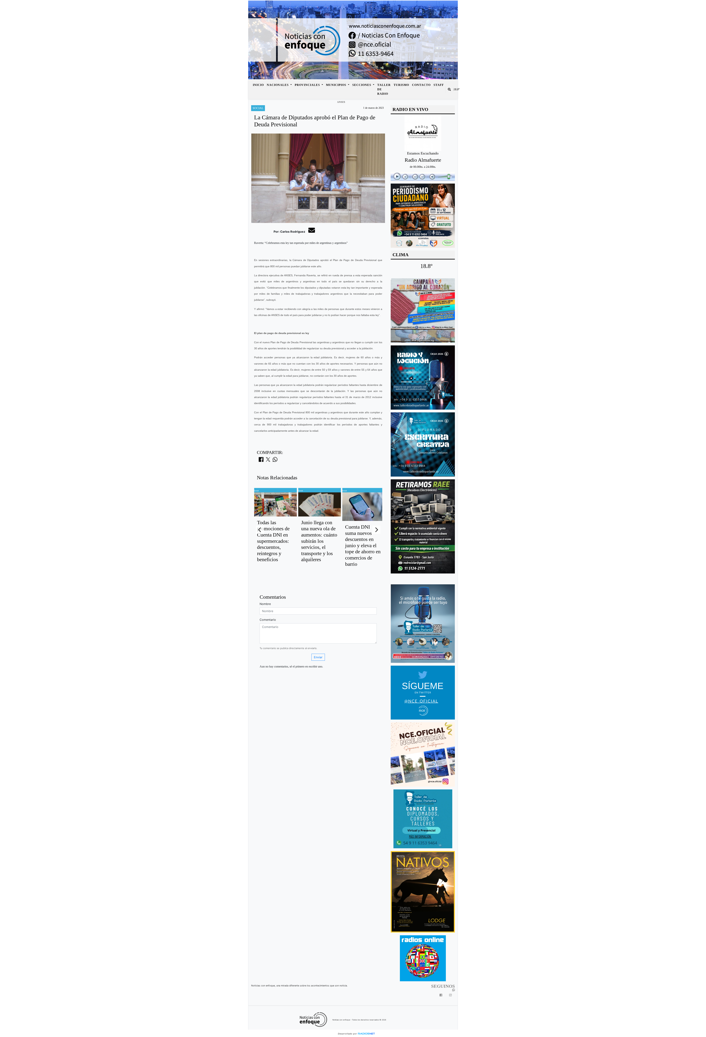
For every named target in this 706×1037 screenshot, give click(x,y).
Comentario (268, 620)
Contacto (421, 84)
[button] (449, 89)
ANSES (341, 102)
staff (439, 84)
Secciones (362, 84)
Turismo (401, 84)
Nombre (265, 604)
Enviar (318, 657)
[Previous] (260, 530)
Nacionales (278, 84)
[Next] (376, 530)
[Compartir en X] (268, 460)
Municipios (336, 84)
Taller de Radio (384, 89)
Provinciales (308, 84)
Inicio (258, 84)
